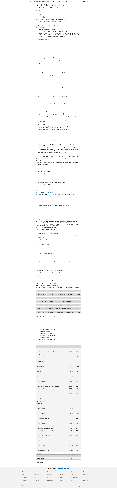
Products (43, 1)
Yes (60, 468)
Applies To (38, 10)
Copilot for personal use (24, 480)
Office (40, 1)
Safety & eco (79, 486)
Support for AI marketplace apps (74, 477)
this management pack (60, 197)
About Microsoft (85, 474)
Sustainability (84, 483)
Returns (35, 477)
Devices (48, 1)
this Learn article (53, 64)
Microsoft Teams (60, 480)
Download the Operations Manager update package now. (45, 192)
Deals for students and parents (50, 481)
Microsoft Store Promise (37, 481)
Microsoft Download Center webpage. (67, 196)
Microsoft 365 (36, 1)
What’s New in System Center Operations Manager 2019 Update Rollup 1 (49, 21)
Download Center (37, 474)
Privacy (68, 486)
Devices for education (49, 474)
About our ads (87, 486)
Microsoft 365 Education (49, 477)
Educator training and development (51, 480)
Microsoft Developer (73, 474)
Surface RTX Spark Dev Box (25, 477)
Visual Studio (72, 483)
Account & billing (53, 1)
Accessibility (84, 481)
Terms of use (71, 486)
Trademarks (75, 486)
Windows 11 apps (24, 483)
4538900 (37, 229)
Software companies (73, 481)
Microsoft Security (60, 474)
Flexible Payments (37, 483)
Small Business (60, 483)
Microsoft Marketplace (73, 480)
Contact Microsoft (64, 486)
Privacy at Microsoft (85, 477)
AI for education (48, 483)
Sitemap (60, 486)
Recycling (83, 486)
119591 (73, 194)
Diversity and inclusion (85, 480)
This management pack (52, 90)
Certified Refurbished (37, 480)
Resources (58, 1)
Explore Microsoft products (25, 481)
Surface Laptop (23, 474)
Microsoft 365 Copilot (60, 481)
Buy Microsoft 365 (64, 1)
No (66, 468)
